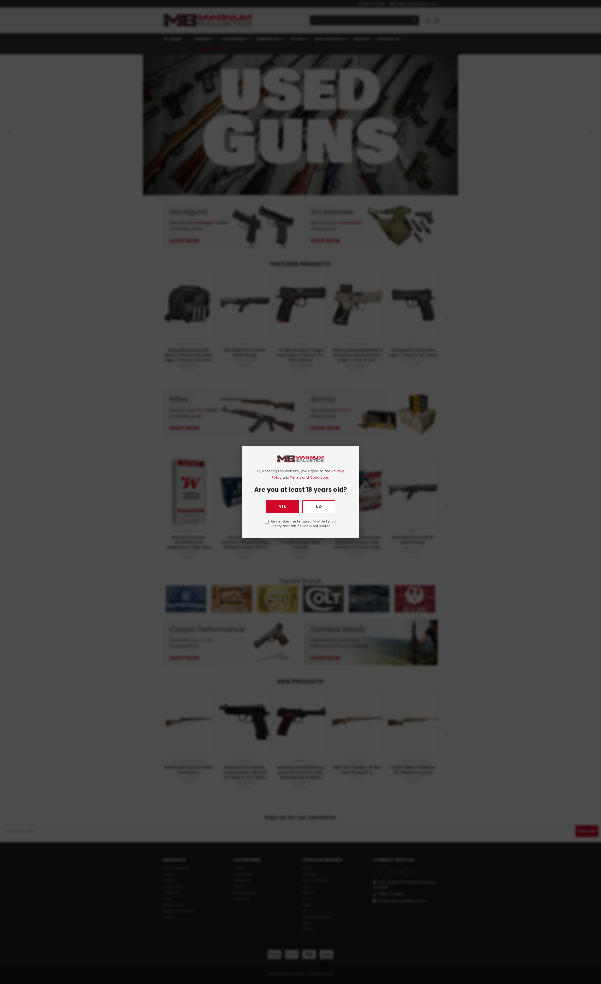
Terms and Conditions (309, 477)
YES (282, 506)
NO (319, 506)
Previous (588, 969)
